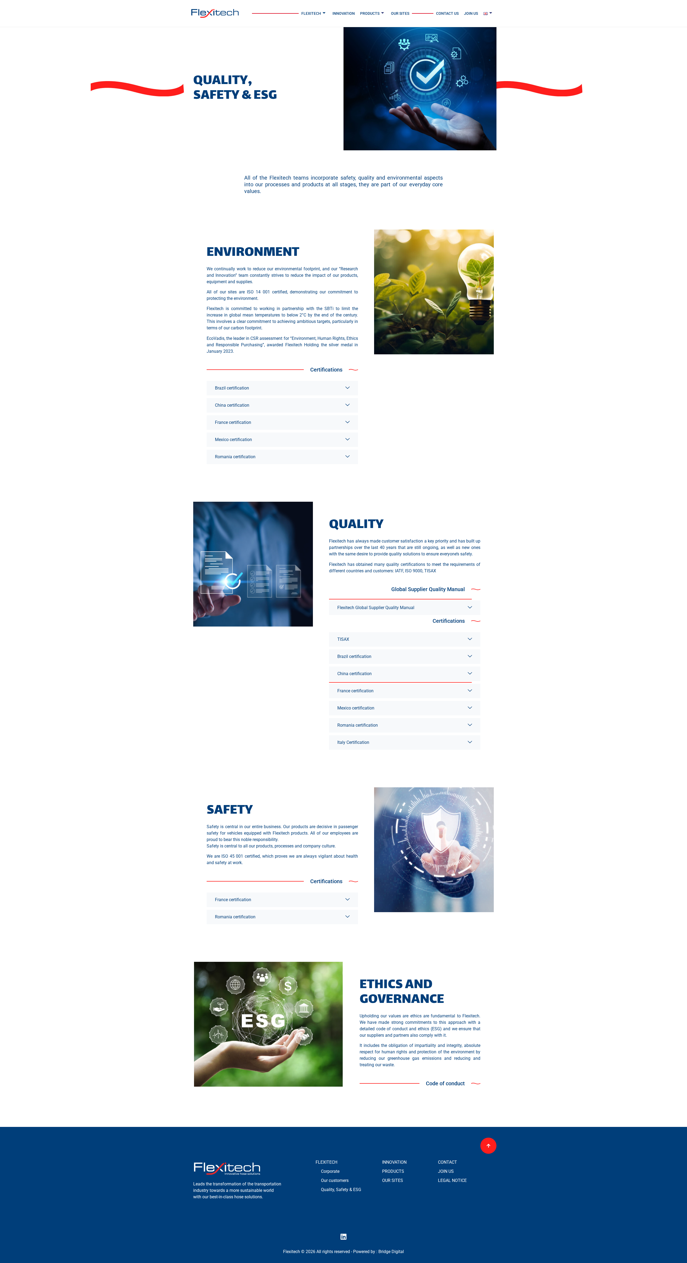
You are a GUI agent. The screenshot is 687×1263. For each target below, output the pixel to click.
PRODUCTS (369, 13)
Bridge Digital (391, 1251)
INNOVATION (343, 13)
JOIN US (471, 13)
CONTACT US (447, 13)
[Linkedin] (343, 1236)
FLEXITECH (311, 13)
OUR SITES (400, 13)
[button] (326, 370)
